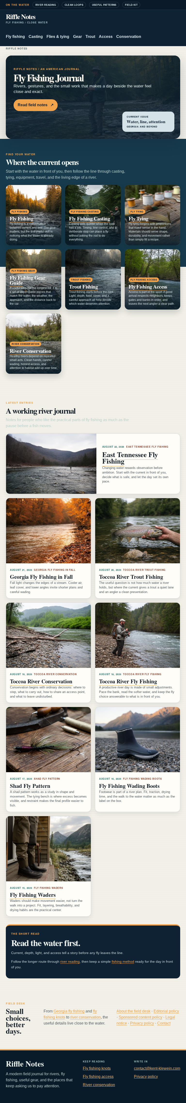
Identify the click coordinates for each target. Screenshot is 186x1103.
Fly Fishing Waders (33, 895)
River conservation (99, 1085)
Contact (163, 1023)
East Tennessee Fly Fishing (130, 457)
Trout (90, 37)
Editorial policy (166, 1011)
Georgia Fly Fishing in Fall (41, 577)
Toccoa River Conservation (41, 681)
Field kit (131, 5)
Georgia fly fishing (69, 1011)
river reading (70, 961)
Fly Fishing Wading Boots (129, 786)
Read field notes (36, 105)
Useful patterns (104, 5)
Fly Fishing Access (148, 286)
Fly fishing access (98, 1077)
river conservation (85, 1017)
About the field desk (133, 1011)
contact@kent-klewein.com (157, 1068)
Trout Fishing (83, 286)
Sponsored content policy (140, 1017)
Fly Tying (138, 218)
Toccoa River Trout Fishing (131, 577)
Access (106, 37)
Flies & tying (57, 37)
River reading (45, 5)
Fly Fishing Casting (89, 218)
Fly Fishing (21, 218)
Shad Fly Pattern (30, 786)
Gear (77, 37)
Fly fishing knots (97, 1068)
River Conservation (30, 350)
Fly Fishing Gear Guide (27, 280)
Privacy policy (142, 1023)
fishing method (123, 961)
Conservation (128, 37)
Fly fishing (15, 37)
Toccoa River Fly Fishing (128, 681)
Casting (36, 37)
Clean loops (74, 5)
